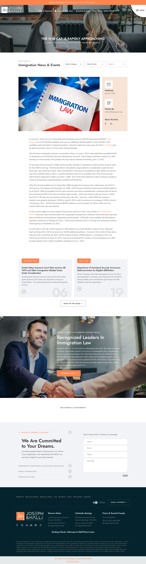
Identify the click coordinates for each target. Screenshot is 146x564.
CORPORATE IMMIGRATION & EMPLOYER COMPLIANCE (41, 466)
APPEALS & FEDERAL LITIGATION (34, 432)
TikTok (40, 525)
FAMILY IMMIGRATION (27, 471)
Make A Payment (45, 11)
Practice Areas (31, 497)
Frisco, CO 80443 (108, 517)
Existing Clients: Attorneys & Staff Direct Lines (73, 532)
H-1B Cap (108, 145)
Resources (81, 551)
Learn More (24, 291)
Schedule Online (83, 11)
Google (22, 525)
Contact (87, 497)
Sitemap (89, 551)
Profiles (20, 497)
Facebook (17, 525)
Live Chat (69, 11)
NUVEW (96, 551)
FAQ (55, 497)
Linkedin (27, 525)
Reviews (62, 497)
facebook (106, 123)
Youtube (31, 525)
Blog (69, 497)
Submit (125, 475)
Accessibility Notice (107, 551)
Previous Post (30, 261)
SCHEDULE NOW (68, 373)
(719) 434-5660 (87, 523)
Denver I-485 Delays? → (73, 2)
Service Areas (46, 497)
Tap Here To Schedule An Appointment (73, 560)
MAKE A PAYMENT (118, 502)
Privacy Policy (119, 551)
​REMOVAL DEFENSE (26, 477)
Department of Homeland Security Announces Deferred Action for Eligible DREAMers (98, 269)
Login (59, 11)
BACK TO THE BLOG (72, 303)
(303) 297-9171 (110, 11)
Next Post (84, 261)
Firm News (77, 497)
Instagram (36, 525)
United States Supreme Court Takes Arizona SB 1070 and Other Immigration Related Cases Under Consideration (44, 270)
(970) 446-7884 (114, 521)
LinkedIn (111, 123)
